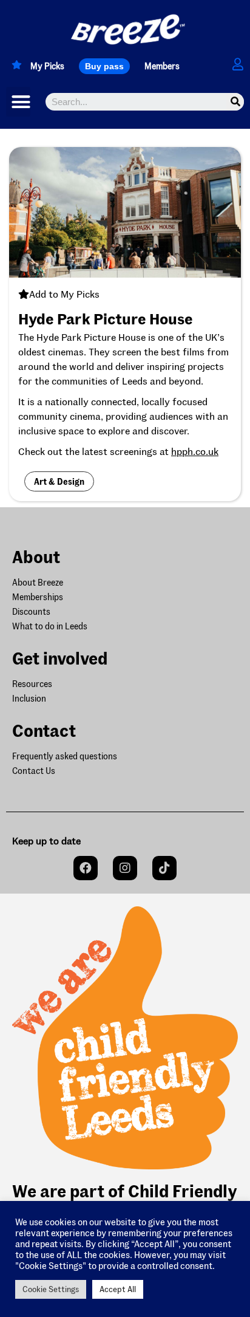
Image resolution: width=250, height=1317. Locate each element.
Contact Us (33, 770)
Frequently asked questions (64, 756)
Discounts (31, 611)
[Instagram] (125, 868)
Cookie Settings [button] (50, 1289)
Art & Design (59, 481)
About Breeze (37, 582)
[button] (104, 66)
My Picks (47, 66)
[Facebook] (85, 868)
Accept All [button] (118, 1289)
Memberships (37, 597)
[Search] (235, 102)
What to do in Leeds (49, 626)
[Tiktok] (164, 868)
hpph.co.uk (194, 451)
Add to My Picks (64, 293)
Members (162, 66)
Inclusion (29, 698)
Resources (32, 684)
